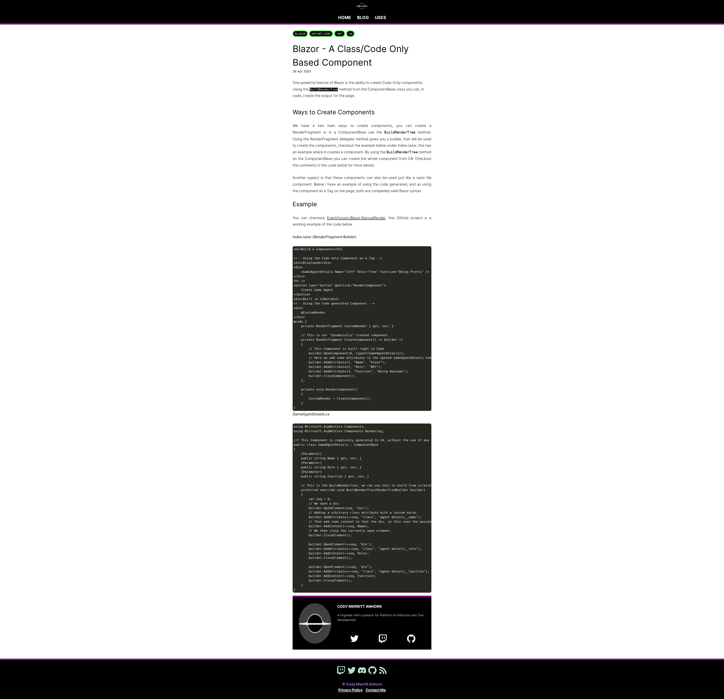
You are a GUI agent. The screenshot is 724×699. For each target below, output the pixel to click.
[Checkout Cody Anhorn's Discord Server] (362, 670)
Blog (363, 17)
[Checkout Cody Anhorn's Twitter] (351, 670)
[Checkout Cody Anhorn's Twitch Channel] (341, 670)
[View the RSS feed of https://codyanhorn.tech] (383, 670)
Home (344, 17)
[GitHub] (411, 639)
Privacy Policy (350, 690)
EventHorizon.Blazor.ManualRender (356, 218)
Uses (380, 17)
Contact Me (376, 690)
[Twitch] (383, 639)
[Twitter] (354, 639)
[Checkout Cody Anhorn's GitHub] (372, 670)
